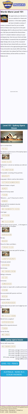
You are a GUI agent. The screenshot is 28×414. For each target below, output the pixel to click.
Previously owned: (5, 262)
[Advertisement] (14, 73)
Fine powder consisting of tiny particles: (11, 173)
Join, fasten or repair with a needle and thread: (13, 287)
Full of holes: (3, 268)
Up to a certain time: (6, 145)
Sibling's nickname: (5, 274)
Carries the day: (4, 331)
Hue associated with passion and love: (11, 293)
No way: (2, 238)
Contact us (20, 410)
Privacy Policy (4, 410)
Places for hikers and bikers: (8, 244)
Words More (13, 412)
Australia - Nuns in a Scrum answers (14, 373)
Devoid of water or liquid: (7, 185)
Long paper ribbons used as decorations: (12, 179)
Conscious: (3, 281)
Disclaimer (12, 410)
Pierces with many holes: (7, 343)
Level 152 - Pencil (9, 363)
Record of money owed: (7, 192)
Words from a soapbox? (7, 319)
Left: (1, 218)
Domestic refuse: (5, 299)
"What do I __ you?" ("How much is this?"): (11, 198)
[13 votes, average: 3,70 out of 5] (18, 350)
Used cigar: (3, 212)
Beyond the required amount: (8, 325)
